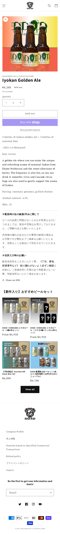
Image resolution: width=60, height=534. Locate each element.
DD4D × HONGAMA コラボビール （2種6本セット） (15, 329)
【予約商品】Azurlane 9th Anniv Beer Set (13, 373)
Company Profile (15, 431)
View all (30, 389)
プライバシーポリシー (17, 463)
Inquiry (10, 470)
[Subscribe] (50, 492)
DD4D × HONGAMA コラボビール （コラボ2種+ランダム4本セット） (43, 330)
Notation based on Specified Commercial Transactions (27, 447)
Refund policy (13, 456)
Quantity (6, 96)
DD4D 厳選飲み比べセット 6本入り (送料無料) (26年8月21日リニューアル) (44, 374)
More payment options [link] (30, 130)
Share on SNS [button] (13, 280)
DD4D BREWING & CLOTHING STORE (32, 528)
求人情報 (10, 438)
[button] (3, 5)
